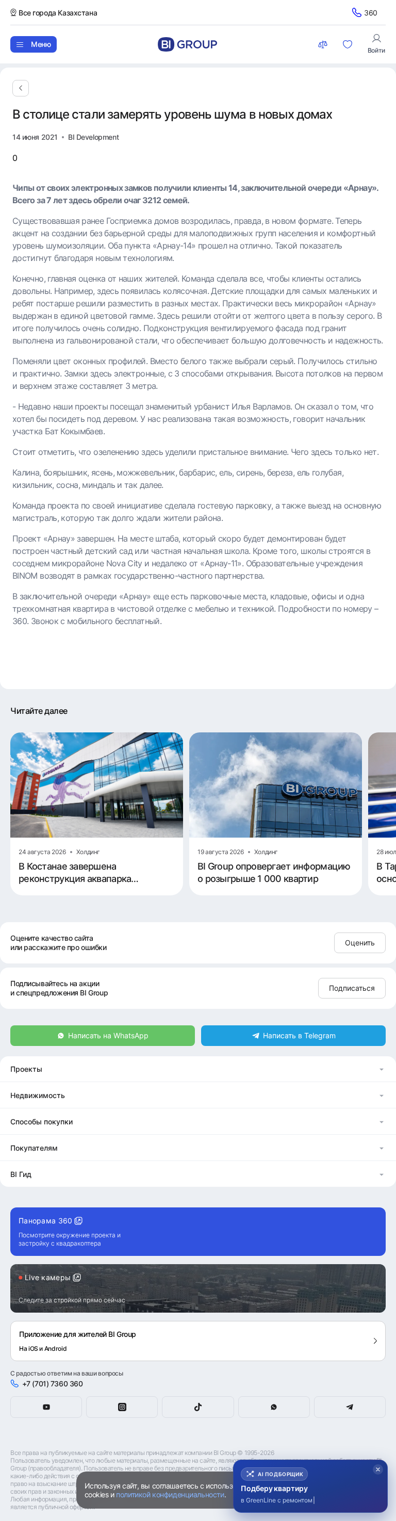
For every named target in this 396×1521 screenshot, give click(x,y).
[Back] (20, 88)
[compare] (324, 44)
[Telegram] (350, 1407)
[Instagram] (122, 1407)
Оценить (360, 942)
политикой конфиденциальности (170, 1494)
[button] (198, 1069)
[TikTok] (198, 1407)
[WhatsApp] (274, 1407)
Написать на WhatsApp (108, 1035)
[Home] (187, 44)
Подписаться (352, 988)
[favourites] (348, 44)
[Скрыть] (378, 1469)
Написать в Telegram (299, 1035)
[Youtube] (46, 1407)
